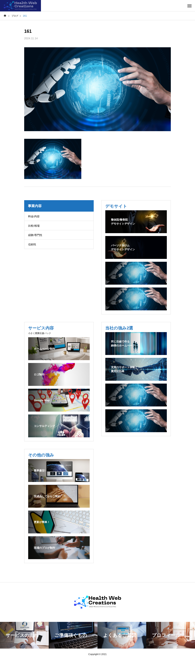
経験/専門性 (35, 235)
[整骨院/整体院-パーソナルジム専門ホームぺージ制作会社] (20, 5)
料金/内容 (34, 216)
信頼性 (32, 244)
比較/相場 (34, 225)
